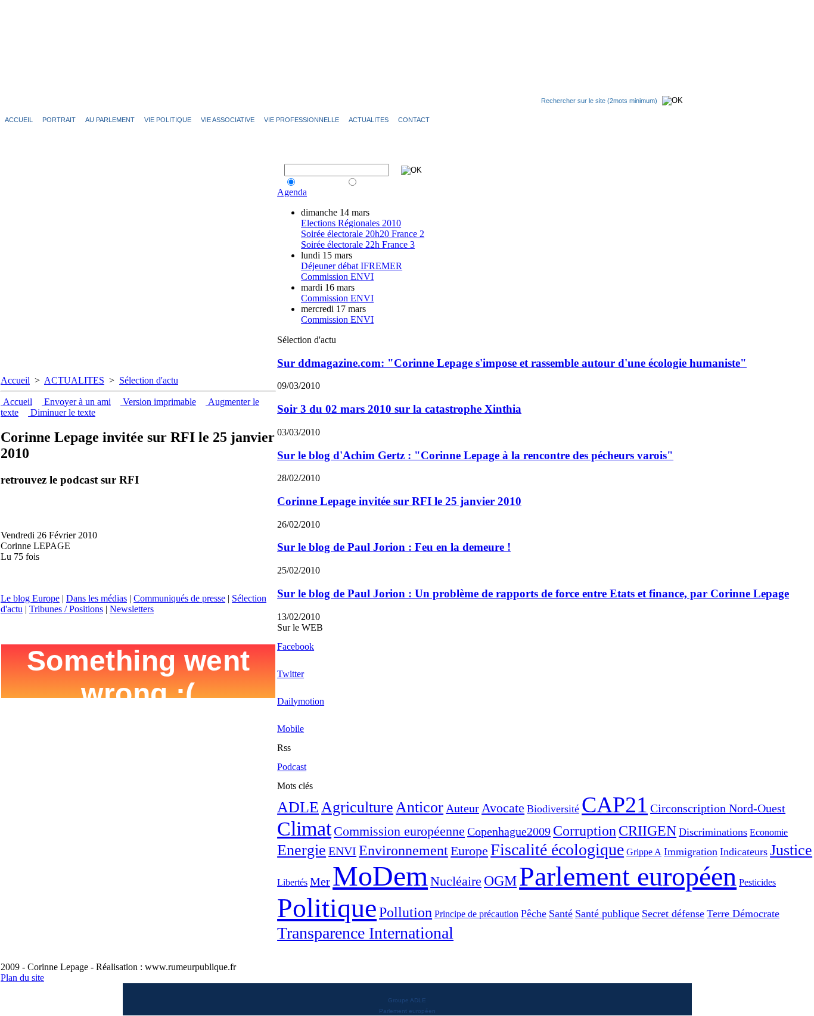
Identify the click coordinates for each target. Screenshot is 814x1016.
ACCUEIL (19, 119)
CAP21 (615, 804)
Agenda (292, 192)
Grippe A (643, 852)
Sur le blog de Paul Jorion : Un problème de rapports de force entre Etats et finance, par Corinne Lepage (533, 593)
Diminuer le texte (61, 412)
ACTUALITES (74, 380)
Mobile (290, 729)
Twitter (290, 674)
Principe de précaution (476, 914)
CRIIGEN (647, 831)
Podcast (291, 767)
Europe (469, 850)
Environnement (403, 850)
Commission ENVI (337, 277)
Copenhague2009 (509, 831)
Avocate (502, 807)
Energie (301, 850)
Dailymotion (300, 701)
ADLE (298, 807)
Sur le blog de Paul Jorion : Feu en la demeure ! (394, 547)
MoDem (380, 876)
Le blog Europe (30, 598)
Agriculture (357, 807)
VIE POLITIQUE (167, 119)
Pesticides (757, 882)
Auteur (462, 808)
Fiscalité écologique (557, 849)
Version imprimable (158, 402)
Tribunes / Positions (66, 609)
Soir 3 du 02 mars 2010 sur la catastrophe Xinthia (399, 409)
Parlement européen (628, 876)
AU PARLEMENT (110, 119)
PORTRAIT (59, 119)
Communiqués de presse (179, 598)
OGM (500, 881)
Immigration (690, 852)
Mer (320, 881)
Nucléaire (455, 881)
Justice (791, 850)
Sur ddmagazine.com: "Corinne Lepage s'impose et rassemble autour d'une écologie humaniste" (512, 363)
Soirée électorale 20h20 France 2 (362, 234)
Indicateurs (744, 852)
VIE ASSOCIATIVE (227, 119)
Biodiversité (553, 809)
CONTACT (414, 119)
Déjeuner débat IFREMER (351, 266)
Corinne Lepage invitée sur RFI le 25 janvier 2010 (399, 501)
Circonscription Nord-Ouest (717, 808)
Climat (304, 829)
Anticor (419, 807)
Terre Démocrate (743, 914)
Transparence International (365, 933)
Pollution (405, 912)
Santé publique (607, 914)
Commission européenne (399, 831)
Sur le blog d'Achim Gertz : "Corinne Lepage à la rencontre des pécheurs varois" (475, 455)
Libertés (292, 882)
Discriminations (713, 832)
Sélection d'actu (148, 380)
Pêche (533, 914)
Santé (561, 914)
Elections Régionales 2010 (351, 223)
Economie (769, 832)
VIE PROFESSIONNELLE (301, 119)
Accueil (15, 380)
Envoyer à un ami (76, 402)
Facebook (295, 646)
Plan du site (22, 978)
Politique (327, 908)
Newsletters (132, 609)
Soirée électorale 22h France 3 (358, 244)
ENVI (342, 851)
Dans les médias (96, 598)
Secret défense (673, 914)
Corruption (584, 831)
